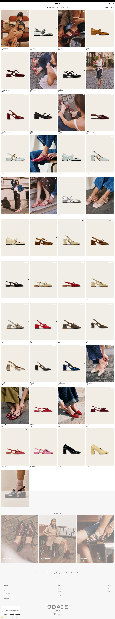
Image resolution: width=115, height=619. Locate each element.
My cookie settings (18, 617)
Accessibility (60, 595)
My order (59, 588)
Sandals (44, 7)
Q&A (6, 594)
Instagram (109, 588)
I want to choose (5, 614)
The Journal (59, 589)
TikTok (109, 591)
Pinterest (109, 589)
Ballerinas (54, 7)
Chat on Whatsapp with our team (10, 588)
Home (55, 581)
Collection (3, 7)
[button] (2, 617)
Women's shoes (58, 572)
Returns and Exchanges (7, 593)
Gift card (59, 591)
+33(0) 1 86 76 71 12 (8, 590)
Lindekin (109, 592)
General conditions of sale (4, 617)
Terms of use (10, 617)
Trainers (70, 7)
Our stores (59, 594)
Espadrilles (49, 7)
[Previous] (2, 28)
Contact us (7, 591)
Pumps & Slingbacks (60, 7)
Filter (111, 7)
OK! (15, 614)
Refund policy (6, 596)
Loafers (66, 7)
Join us (59, 592)
